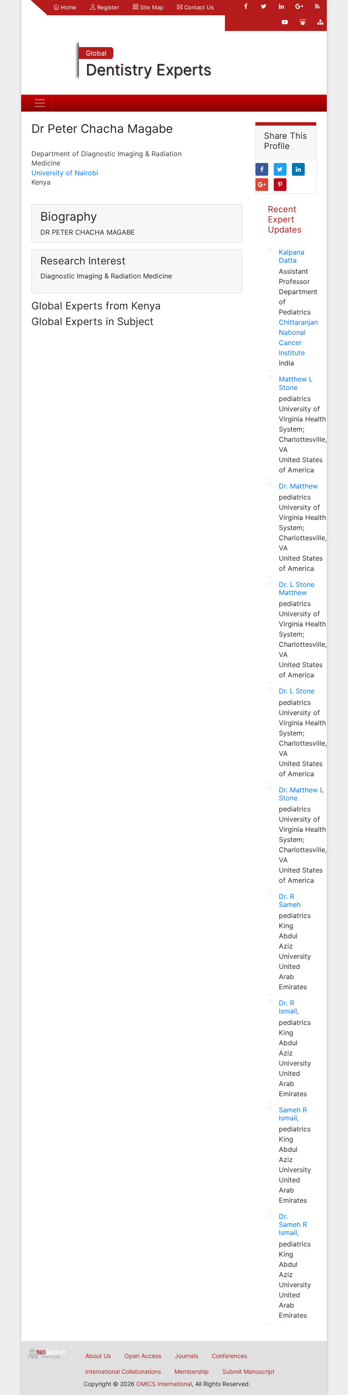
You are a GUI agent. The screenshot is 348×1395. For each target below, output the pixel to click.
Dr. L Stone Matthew (296, 588)
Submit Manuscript (248, 1371)
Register (107, 7)
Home (67, 7)
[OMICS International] (47, 1353)
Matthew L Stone (296, 383)
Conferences (229, 1355)
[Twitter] (263, 6)
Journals (186, 1355)
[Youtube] (284, 22)
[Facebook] (245, 6)
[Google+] (299, 6)
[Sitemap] (320, 22)
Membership (191, 1371)
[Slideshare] (302, 22)
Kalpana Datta (291, 256)
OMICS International (164, 1383)
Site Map (150, 7)
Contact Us (198, 7)
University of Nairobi (64, 172)
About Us (98, 1355)
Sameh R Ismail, (293, 1114)
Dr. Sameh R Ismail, (293, 1224)
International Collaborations (123, 1371)
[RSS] (317, 6)
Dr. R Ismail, (289, 1007)
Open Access (142, 1355)
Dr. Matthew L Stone (301, 794)
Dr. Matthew (298, 486)
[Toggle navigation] (40, 103)
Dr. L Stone (296, 691)
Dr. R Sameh (289, 900)
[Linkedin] (281, 6)
